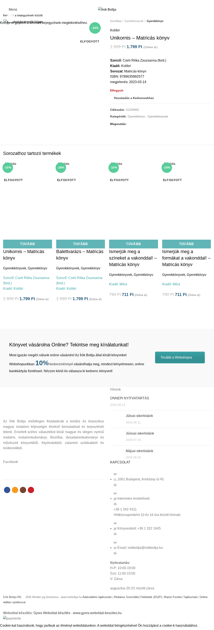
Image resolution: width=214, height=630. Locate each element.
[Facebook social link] (99, 2)
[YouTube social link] (114, 2)
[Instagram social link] (109, 2)
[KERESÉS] (208, 15)
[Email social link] (104, 2)
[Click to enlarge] (10, 18)
